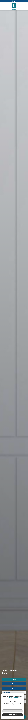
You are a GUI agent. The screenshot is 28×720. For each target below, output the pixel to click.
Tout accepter (13, 714)
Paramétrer (13, 711)
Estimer (14, 688)
